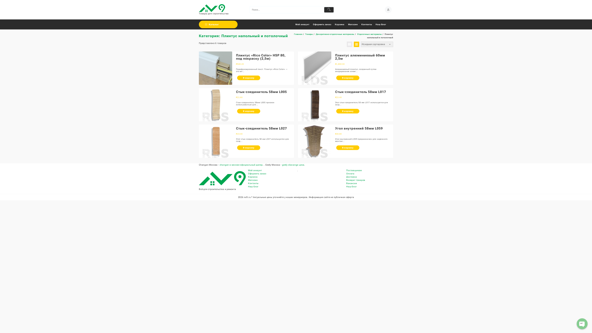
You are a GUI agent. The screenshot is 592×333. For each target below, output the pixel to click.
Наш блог (253, 186)
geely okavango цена (293, 165)
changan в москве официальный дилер (241, 165)
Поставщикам (354, 170)
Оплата (350, 173)
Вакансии (351, 183)
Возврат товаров (355, 180)
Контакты (253, 183)
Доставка (351, 177)
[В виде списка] (356, 44)
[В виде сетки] (349, 44)
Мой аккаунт (255, 170)
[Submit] (329, 9)
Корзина (253, 177)
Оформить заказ (257, 173)
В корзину (248, 78)
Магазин (253, 180)
